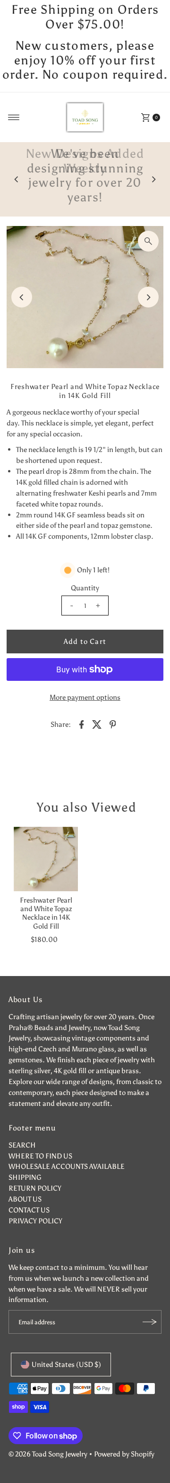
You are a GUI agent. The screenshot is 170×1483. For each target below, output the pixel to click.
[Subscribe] (150, 1322)
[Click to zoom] (148, 241)
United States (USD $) (66, 1364)
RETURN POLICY (34, 1188)
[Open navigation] (14, 117)
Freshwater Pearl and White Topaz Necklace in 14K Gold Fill (46, 913)
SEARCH (22, 1144)
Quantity (85, 587)
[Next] (153, 179)
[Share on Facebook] (82, 724)
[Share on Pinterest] (113, 724)
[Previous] (16, 179)
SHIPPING (25, 1177)
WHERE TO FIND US (40, 1155)
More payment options (85, 697)
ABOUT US (25, 1198)
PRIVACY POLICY (35, 1220)
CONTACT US (29, 1209)
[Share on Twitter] (97, 724)
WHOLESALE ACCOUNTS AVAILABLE (66, 1166)
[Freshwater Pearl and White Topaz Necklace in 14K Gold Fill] (46, 859)
